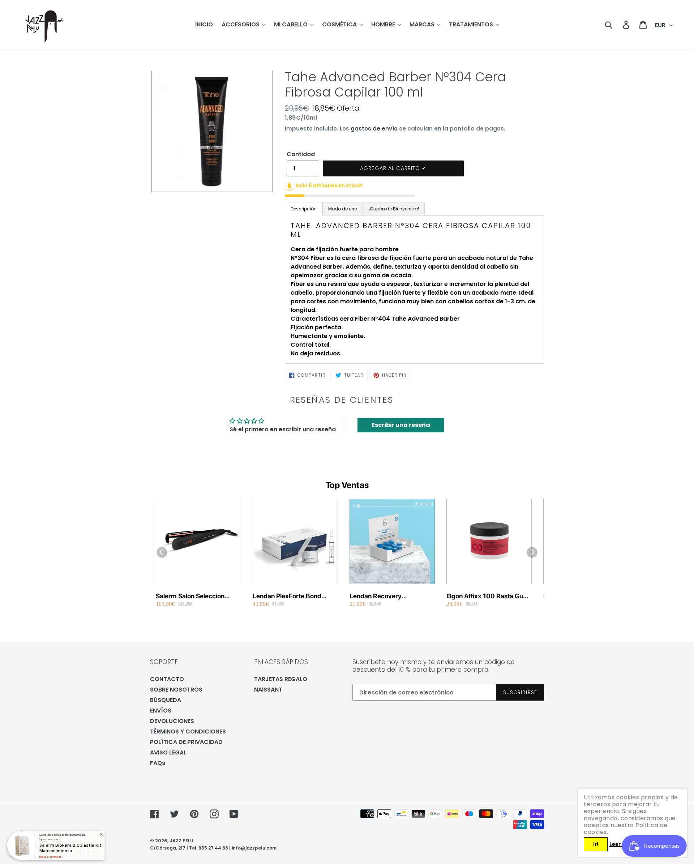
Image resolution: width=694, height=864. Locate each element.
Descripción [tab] (304, 209)
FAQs (157, 763)
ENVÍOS (160, 710)
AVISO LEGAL (168, 752)
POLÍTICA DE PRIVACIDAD (186, 742)
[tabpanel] (414, 289)
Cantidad (301, 154)
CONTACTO (167, 679)
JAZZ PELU (181, 840)
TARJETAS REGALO (280, 679)
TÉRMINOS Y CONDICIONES (188, 731)
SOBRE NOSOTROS (176, 689)
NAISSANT (268, 689)
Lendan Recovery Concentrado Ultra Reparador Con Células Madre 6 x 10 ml (384, 596)
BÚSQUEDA (165, 700)
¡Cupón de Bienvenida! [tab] (394, 209)
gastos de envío (374, 128)
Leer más (621, 844)
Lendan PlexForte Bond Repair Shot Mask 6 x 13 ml (293, 596)
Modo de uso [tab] (342, 209)
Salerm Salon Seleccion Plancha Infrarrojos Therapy (197, 596)
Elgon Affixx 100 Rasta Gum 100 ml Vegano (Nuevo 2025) (487, 596)
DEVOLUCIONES (172, 721)
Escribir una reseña (401, 425)
